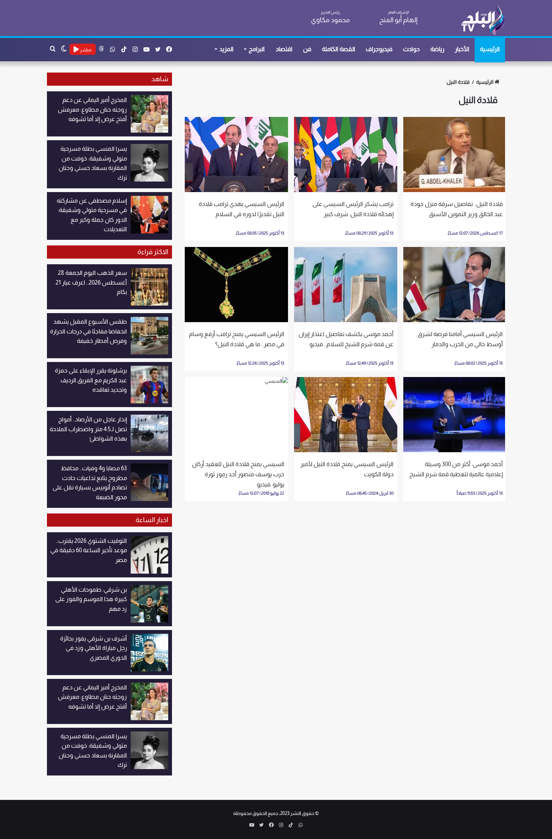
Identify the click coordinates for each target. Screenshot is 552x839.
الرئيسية (490, 49)
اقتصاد (284, 49)
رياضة (437, 49)
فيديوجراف (379, 49)
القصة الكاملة (338, 49)
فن (307, 49)
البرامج (257, 49)
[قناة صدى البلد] (482, 19)
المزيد (226, 49)
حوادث (411, 49)
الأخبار (462, 49)
